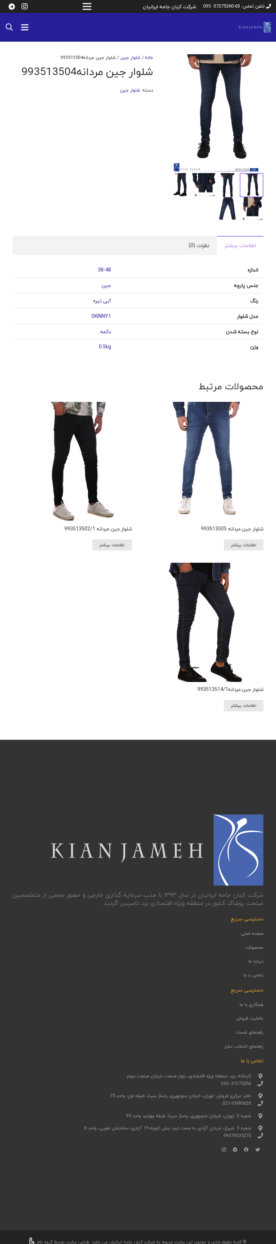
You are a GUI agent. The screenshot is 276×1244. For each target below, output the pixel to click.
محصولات (254, 947)
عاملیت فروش (249, 1018)
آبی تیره (102, 300)
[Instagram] (24, 6)
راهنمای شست (249, 1032)
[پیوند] (254, 27)
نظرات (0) (199, 245)
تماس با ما (253, 975)
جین (106, 285)
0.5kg (105, 346)
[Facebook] (246, 1150)
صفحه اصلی (252, 933)
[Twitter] (258, 1150)
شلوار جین (130, 57)
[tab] (240, 245)
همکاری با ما (251, 1004)
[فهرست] (24, 27)
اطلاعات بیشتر (240, 245)
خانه (149, 57)
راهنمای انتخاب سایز (243, 1046)
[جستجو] (9, 27)
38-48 (104, 269)
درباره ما (255, 961)
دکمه (105, 331)
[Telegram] (11, 6)
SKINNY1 (101, 316)
